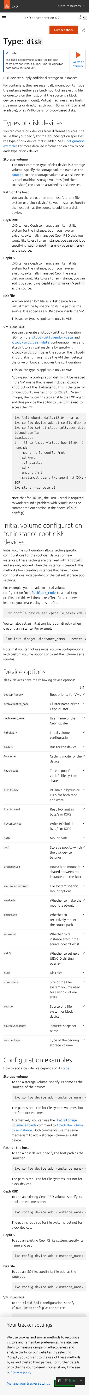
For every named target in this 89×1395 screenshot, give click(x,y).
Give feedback (63, 30)
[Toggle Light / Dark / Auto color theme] (79, 17)
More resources (69, 6)
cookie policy (22, 1372)
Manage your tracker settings (28, 1383)
